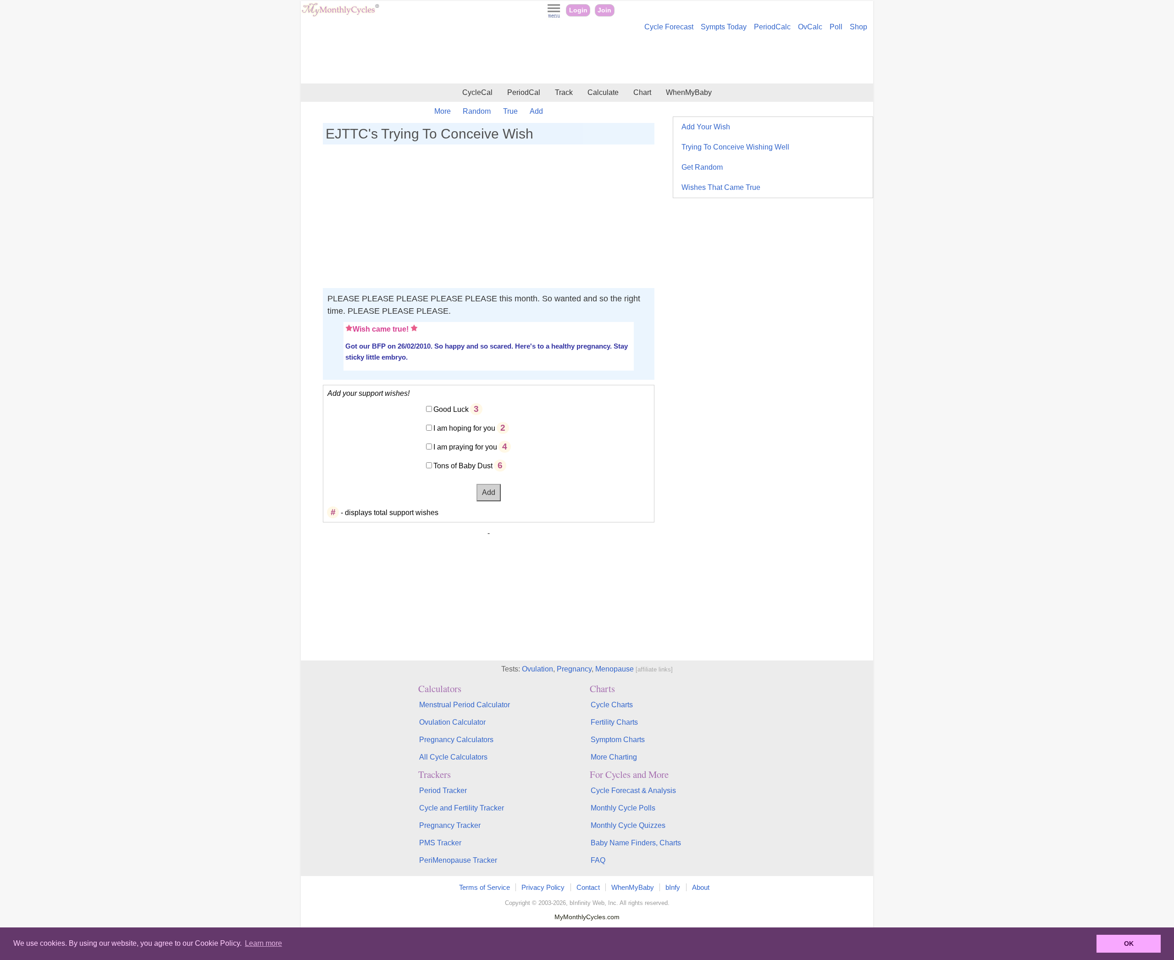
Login (578, 10)
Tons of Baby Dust (463, 466)
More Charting (614, 757)
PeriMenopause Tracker (458, 860)
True (510, 111)
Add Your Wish (705, 127)
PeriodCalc (772, 27)
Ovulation (537, 669)
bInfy (672, 887)
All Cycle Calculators (453, 757)
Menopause (614, 669)
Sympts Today (724, 27)
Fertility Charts (614, 722)
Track (564, 92)
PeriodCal (523, 92)
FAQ (598, 860)
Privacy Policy (543, 887)
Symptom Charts (618, 740)
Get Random (702, 167)
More (442, 111)
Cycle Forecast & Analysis (633, 790)
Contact (588, 887)
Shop (858, 27)
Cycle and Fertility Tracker (461, 808)
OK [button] (1129, 943)
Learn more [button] (263, 943)
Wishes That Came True (720, 187)
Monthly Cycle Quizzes (628, 825)
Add (536, 111)
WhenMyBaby (689, 92)
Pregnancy (574, 669)
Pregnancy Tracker (450, 825)
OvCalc (810, 27)
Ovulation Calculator (452, 722)
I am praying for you (465, 447)
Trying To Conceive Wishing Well (735, 147)
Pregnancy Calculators (456, 740)
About (700, 887)
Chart (642, 92)
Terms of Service (484, 887)
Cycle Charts (612, 705)
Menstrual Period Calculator (464, 705)
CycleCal (477, 92)
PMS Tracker (440, 843)
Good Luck (451, 409)
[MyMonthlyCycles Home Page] (340, 14)
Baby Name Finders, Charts (636, 843)
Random (477, 111)
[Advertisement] (587, 59)
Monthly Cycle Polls (623, 808)
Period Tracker (443, 790)
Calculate (603, 92)
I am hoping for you (464, 428)
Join (604, 10)
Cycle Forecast (668, 27)
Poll (836, 27)
